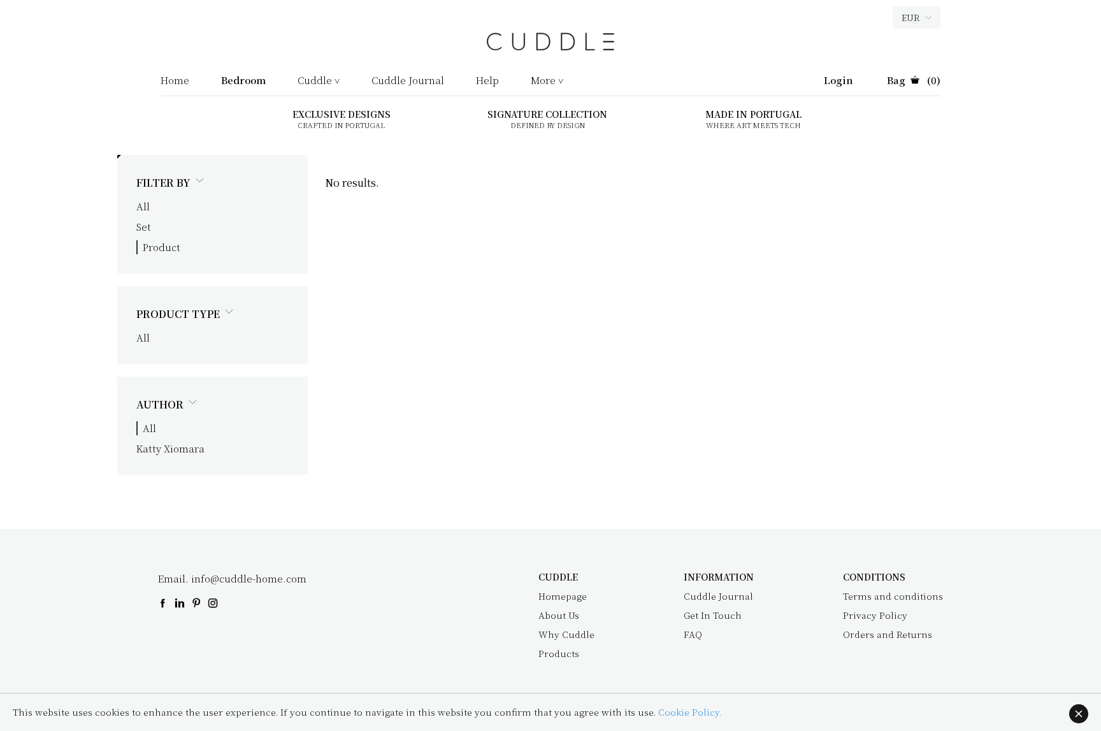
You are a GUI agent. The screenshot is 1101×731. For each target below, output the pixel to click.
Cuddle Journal (407, 81)
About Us (558, 615)
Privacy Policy (875, 615)
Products (558, 653)
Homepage (562, 596)
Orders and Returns (887, 634)
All (143, 206)
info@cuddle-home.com (248, 578)
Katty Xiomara (170, 448)
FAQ (693, 634)
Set (143, 226)
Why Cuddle (566, 634)
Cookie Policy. (689, 712)
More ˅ (547, 81)
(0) (913, 81)
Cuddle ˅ (319, 81)
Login (838, 81)
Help (487, 81)
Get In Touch (713, 615)
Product (161, 247)
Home (175, 81)
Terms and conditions (893, 596)
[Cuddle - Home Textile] (550, 47)
